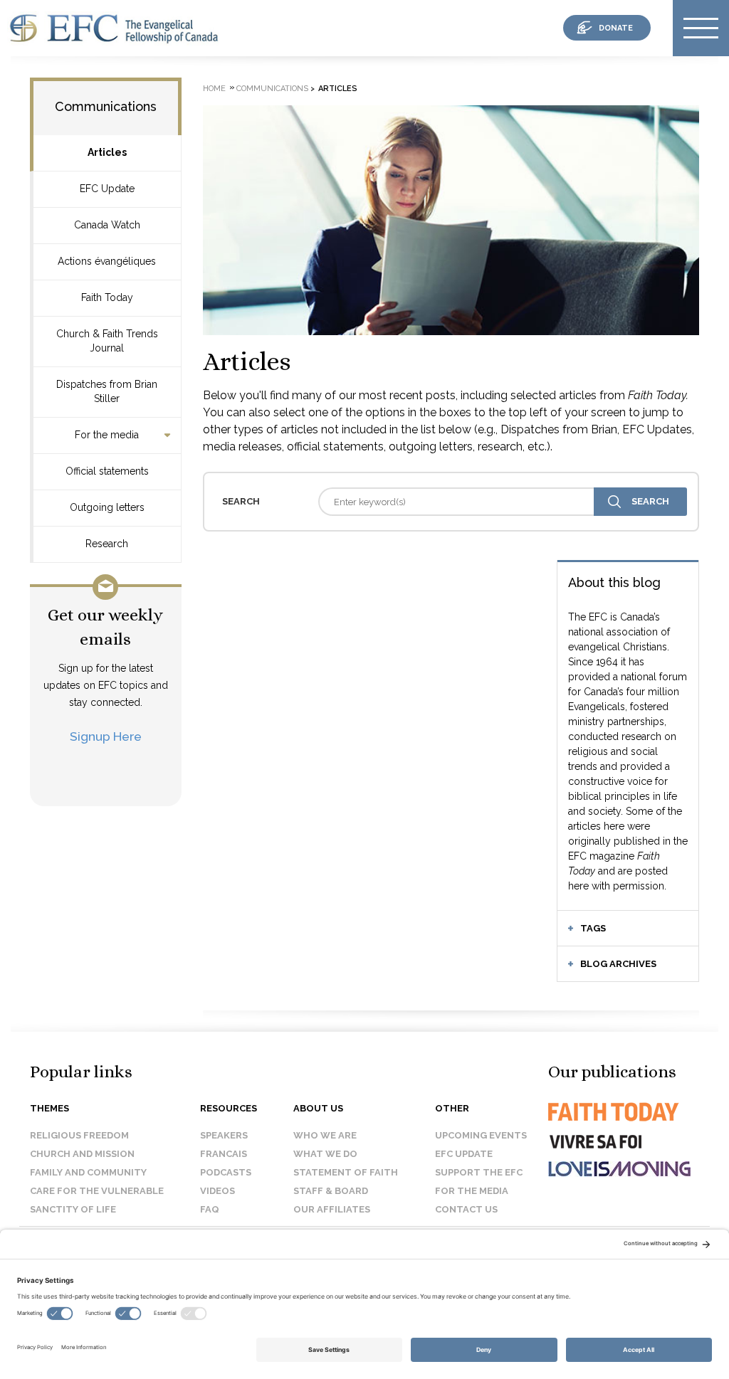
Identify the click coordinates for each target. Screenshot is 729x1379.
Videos (217, 1190)
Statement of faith (345, 1172)
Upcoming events (481, 1135)
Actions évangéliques (107, 261)
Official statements (107, 471)
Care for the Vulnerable (97, 1190)
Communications (106, 106)
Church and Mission (82, 1153)
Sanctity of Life (73, 1209)
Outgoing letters (107, 507)
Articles (107, 152)
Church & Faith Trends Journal (107, 341)
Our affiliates (331, 1209)
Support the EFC (479, 1172)
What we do (325, 1153)
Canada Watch (107, 225)
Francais (223, 1153)
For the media (107, 434)
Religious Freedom (79, 1135)
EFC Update (107, 188)
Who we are (325, 1135)
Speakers (224, 1135)
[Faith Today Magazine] (612, 1124)
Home (214, 88)
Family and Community (88, 1172)
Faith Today (107, 297)
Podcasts (225, 1172)
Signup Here (106, 736)
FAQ (209, 1209)
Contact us (466, 1209)
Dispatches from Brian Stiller (106, 391)
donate (616, 28)
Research (106, 543)
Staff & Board (330, 1190)
